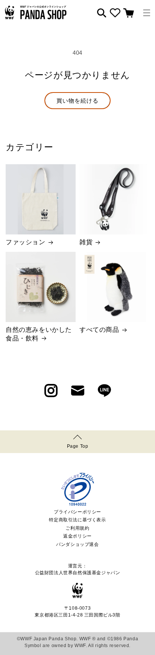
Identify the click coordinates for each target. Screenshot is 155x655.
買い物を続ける (77, 100)
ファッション (26, 242)
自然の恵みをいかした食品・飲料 (39, 334)
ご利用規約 (77, 528)
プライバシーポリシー (77, 512)
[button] (146, 13)
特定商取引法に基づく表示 (77, 519)
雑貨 (86, 242)
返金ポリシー (77, 536)
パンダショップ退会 (77, 544)
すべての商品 (99, 329)
